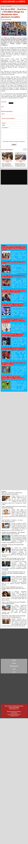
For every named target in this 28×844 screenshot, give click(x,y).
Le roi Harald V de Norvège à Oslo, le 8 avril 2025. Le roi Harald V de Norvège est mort (13, 559)
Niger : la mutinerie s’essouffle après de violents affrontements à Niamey (7, 165)
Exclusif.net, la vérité (14, 1)
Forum (14, 669)
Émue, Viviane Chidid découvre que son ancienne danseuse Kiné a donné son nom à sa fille (13, 588)
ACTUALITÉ (8, 6)
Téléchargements (14, 666)
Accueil (2, 6)
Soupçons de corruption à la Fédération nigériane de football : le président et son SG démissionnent (13, 321)
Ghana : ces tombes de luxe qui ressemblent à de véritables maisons (14, 602)
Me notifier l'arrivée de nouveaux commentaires (14, 141)
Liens (14, 672)
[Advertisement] (13, 200)
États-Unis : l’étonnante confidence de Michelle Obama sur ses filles (12, 493)
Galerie (14, 663)
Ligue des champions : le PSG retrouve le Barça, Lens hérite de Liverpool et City (13, 305)
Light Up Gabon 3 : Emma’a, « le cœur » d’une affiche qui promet (12, 520)
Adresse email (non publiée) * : (9, 118)
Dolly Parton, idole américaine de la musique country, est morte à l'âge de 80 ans (13, 616)
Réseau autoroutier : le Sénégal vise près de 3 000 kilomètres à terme (20, 165)
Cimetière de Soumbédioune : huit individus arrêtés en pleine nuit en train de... (13, 533)
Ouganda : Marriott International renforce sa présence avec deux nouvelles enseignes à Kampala (13, 573)
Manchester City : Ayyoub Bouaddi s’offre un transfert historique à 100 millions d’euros (14, 348)
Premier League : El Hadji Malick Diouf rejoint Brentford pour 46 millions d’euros (14, 291)
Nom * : (3, 113)
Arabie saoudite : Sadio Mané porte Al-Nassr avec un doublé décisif (14, 363)
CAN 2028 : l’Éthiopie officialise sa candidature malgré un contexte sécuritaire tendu (13, 378)
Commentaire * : (5, 127)
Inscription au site (14, 715)
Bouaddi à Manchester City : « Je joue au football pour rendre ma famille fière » (13, 335)
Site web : (4, 123)
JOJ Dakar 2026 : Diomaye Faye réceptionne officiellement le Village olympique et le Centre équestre (14, 248)
